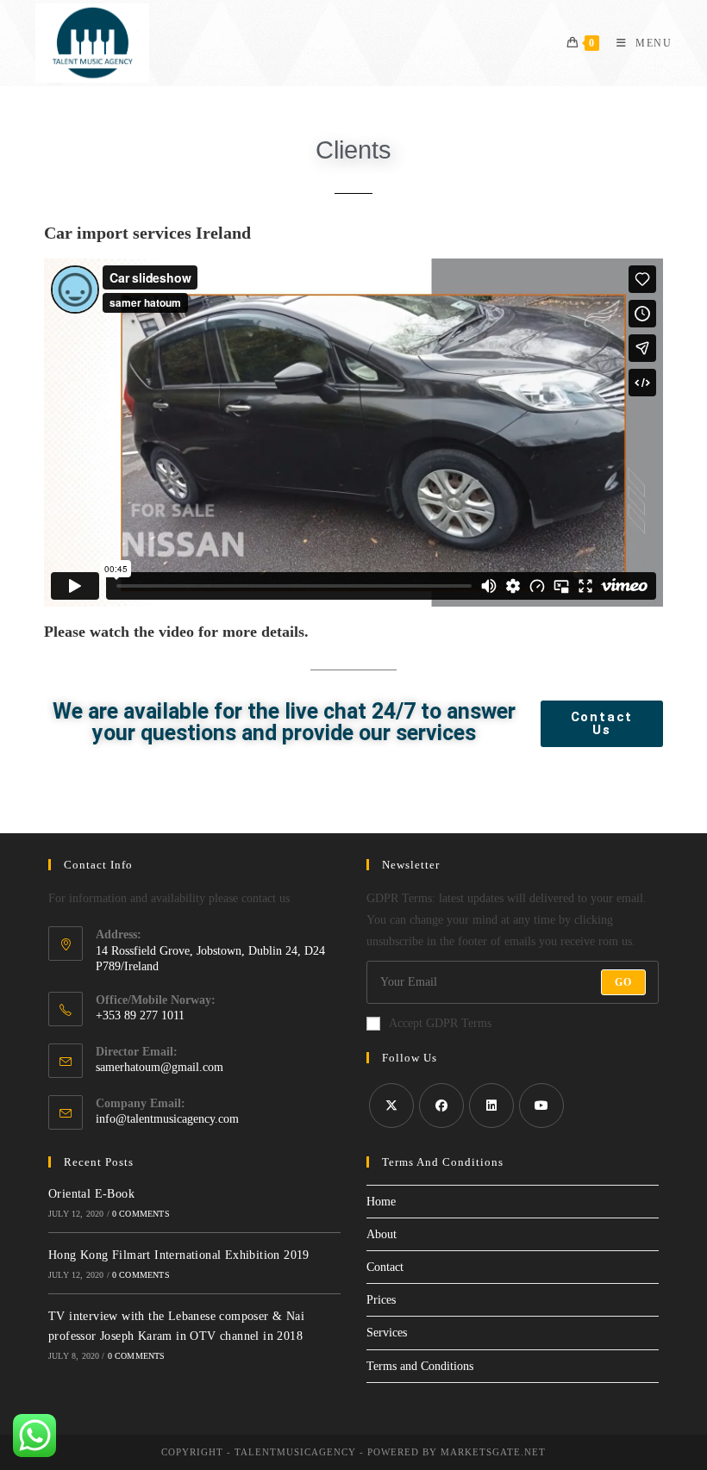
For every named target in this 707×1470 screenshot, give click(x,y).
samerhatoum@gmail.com (159, 1067)
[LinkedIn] (491, 1105)
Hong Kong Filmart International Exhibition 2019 (179, 1255)
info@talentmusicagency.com (167, 1118)
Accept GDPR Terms (440, 1023)
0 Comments (141, 1213)
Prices (381, 1299)
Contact (385, 1267)
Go (623, 982)
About (381, 1234)
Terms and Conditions (419, 1366)
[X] (391, 1105)
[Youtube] (541, 1105)
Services (386, 1332)
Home (381, 1201)
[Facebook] (441, 1105)
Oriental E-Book (91, 1193)
